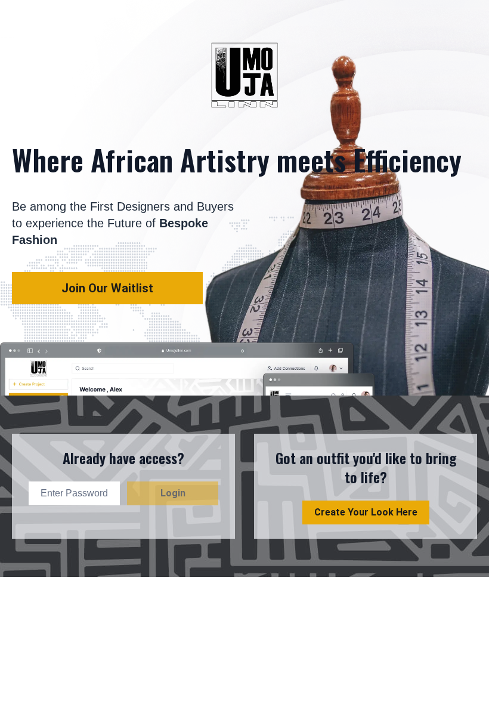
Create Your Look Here (365, 512)
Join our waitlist (107, 288)
